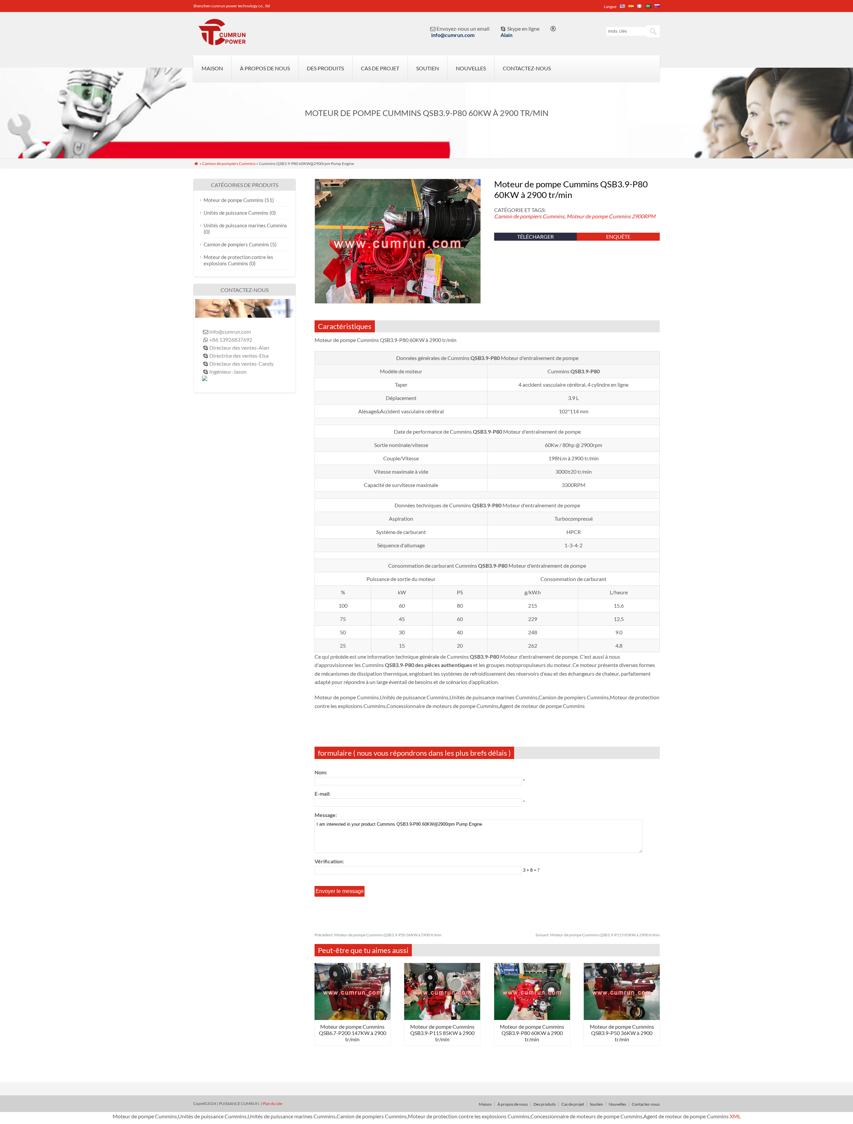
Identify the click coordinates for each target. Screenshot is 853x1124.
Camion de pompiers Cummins (229, 163)
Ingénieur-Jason (228, 371)
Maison (212, 68)
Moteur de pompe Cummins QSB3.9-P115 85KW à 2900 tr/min (597, 934)
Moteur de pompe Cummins (598, 216)
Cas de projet (380, 68)
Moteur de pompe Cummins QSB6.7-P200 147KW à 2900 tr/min (352, 1032)
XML (735, 1116)
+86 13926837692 (230, 339)
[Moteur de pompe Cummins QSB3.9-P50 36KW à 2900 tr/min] (622, 1018)
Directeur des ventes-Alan (239, 347)
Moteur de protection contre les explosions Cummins (238, 260)
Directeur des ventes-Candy (241, 363)
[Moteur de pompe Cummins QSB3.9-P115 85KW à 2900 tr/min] (442, 1018)
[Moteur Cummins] (221, 42)
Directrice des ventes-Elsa (239, 355)
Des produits (325, 68)
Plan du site (272, 1103)
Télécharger (535, 236)
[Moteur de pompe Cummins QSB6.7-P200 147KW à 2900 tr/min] (353, 1018)
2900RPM (643, 216)
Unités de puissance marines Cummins (245, 225)
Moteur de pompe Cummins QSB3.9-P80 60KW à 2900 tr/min (532, 1032)
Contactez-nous (527, 68)
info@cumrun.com (452, 35)
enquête (618, 236)
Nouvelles (471, 68)
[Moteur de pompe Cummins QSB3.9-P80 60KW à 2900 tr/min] (532, 1018)
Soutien (427, 68)
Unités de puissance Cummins (236, 213)
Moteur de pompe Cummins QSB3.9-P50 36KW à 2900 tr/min (378, 934)
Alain (506, 35)
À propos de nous (265, 68)
